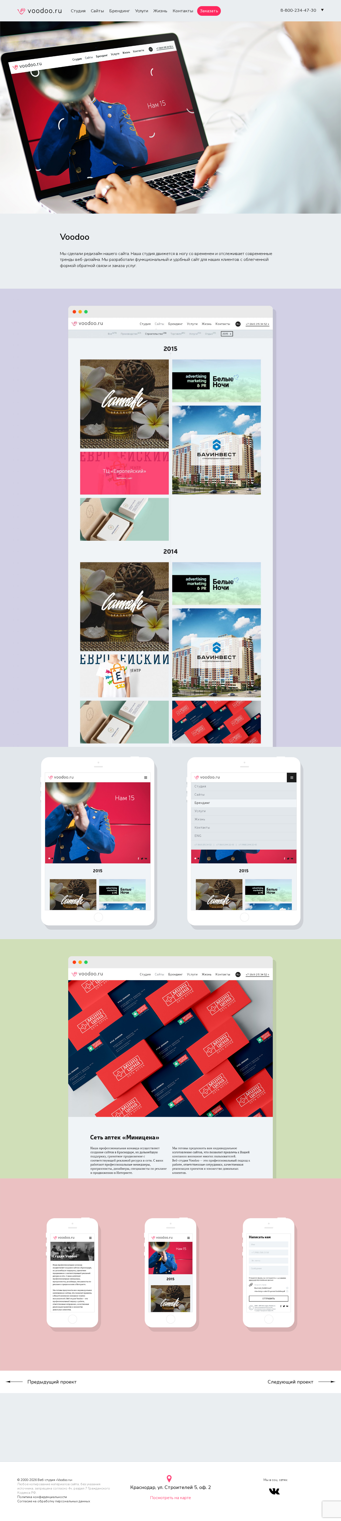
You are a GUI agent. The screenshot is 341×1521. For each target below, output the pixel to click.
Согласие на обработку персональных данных (53, 1501)
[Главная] (39, 11)
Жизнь (160, 11)
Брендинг (119, 11)
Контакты (183, 11)
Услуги (141, 11)
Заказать (209, 11)
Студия (78, 11)
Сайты (97, 11)
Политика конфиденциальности (42, 1497)
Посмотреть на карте (170, 1498)
